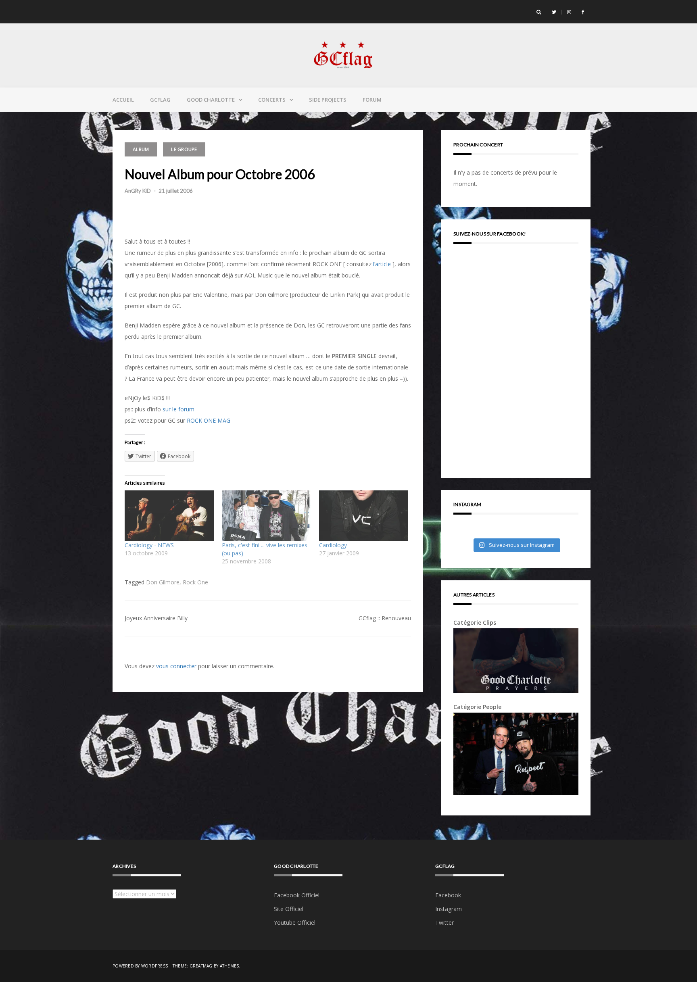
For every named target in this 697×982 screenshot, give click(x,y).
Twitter (444, 922)
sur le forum (178, 409)
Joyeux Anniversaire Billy (156, 618)
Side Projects (327, 99)
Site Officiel (288, 909)
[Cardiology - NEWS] (169, 515)
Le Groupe (184, 149)
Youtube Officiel (294, 922)
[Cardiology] (363, 515)
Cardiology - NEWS (149, 545)
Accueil (123, 99)
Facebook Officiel (296, 895)
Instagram (448, 909)
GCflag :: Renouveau (385, 618)
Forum (372, 99)
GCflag (160, 99)
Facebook (448, 895)
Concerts (272, 99)
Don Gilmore (162, 582)
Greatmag (201, 966)
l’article (382, 264)
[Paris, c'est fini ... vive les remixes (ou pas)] (266, 515)
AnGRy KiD (138, 191)
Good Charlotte (211, 99)
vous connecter (176, 666)
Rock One (195, 582)
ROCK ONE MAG (208, 420)
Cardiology (333, 545)
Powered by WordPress (140, 966)
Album (141, 149)
